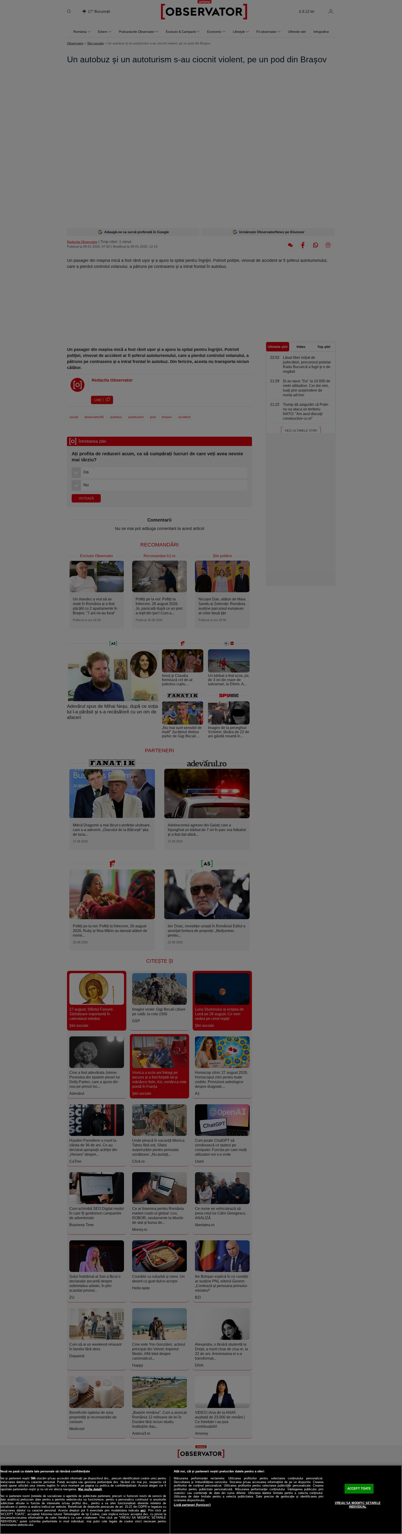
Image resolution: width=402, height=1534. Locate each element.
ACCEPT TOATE (359, 1488)
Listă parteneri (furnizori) (192, 1505)
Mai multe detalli (90, 1489)
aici (143, 1510)
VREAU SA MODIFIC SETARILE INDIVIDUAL (358, 1504)
